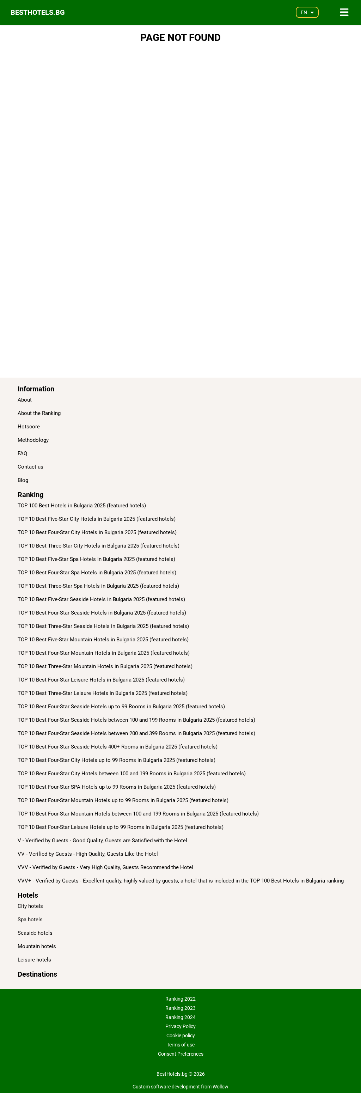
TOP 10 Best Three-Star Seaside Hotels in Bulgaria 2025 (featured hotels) (103, 626)
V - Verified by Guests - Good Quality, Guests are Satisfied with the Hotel (102, 840)
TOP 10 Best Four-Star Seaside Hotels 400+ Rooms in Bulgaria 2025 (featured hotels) (118, 747)
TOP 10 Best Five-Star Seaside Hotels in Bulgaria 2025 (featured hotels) (101, 599)
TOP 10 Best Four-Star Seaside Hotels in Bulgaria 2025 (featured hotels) (102, 613)
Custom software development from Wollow (180, 1086)
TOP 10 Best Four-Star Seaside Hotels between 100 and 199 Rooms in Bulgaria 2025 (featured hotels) (136, 720)
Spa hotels (30, 919)
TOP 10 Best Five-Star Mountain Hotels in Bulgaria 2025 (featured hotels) (103, 639)
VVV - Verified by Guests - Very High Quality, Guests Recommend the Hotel (105, 867)
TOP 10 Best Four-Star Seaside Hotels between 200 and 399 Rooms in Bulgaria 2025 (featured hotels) (136, 733)
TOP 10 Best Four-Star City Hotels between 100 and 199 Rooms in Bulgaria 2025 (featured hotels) (132, 773)
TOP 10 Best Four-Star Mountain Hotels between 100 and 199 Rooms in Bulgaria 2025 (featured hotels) (138, 814)
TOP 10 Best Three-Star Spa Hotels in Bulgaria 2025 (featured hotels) (98, 586)
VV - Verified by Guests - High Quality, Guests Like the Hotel (88, 854)
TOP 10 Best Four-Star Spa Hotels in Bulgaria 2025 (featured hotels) (97, 572)
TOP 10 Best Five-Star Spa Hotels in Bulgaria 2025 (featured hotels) (96, 559)
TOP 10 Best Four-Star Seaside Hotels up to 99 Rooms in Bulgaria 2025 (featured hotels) (121, 706)
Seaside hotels (35, 933)
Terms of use (181, 1045)
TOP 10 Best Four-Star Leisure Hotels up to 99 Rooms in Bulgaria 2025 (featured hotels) (121, 827)
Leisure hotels (34, 960)
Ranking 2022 (180, 999)
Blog (23, 480)
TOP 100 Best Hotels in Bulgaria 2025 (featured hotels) (82, 505)
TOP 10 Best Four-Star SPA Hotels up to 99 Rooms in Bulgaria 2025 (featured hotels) (117, 787)
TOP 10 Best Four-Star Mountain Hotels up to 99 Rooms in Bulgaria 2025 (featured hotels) (123, 800)
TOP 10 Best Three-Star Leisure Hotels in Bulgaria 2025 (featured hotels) (103, 693)
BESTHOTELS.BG (38, 12)
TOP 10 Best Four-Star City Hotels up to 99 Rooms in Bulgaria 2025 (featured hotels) (116, 760)
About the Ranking (39, 413)
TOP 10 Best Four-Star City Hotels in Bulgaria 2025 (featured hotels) (97, 532)
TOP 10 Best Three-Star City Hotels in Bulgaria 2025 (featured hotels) (98, 546)
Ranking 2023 (180, 1008)
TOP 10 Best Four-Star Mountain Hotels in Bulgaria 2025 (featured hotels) (104, 653)
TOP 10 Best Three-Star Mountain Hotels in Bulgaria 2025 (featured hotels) (105, 666)
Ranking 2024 (180, 1017)
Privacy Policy (180, 1026)
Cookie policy (180, 1035)
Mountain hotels (37, 946)
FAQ (22, 453)
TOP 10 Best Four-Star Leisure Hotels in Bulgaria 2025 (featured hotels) (101, 680)
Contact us (30, 467)
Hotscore (29, 426)
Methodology (33, 440)
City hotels (30, 906)
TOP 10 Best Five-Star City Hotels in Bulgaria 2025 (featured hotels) (97, 519)
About (25, 400)
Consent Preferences (180, 1054)
